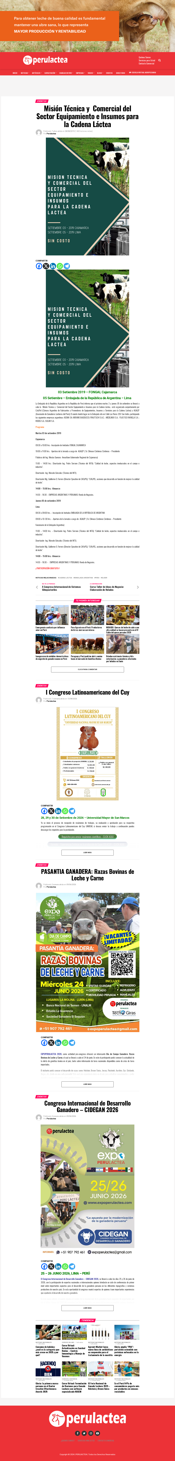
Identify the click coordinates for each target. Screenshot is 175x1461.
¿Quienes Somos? (68, 1440)
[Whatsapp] (60, 266)
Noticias (24, 73)
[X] (46, 266)
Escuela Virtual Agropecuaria (144, 72)
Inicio (15, 73)
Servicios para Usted (147, 60)
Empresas (80, 73)
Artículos (36, 73)
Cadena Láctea (65, 578)
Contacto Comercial (146, 63)
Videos (90, 73)
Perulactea (51, 134)
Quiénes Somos (145, 57)
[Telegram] (67, 266)
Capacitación (49, 73)
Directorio (120, 73)
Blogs (99, 73)
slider (104, 578)
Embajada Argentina (83, 578)
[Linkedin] (53, 266)
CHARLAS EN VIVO (65, 73)
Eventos (109, 73)
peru (97, 578)
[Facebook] (39, 266)
